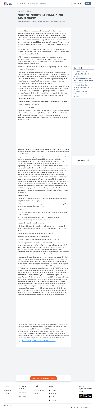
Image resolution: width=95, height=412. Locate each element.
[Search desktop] (69, 3)
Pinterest (54, 400)
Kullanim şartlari (39, 390)
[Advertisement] (7, 36)
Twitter (53, 397)
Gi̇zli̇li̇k (36, 393)
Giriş (87, 3)
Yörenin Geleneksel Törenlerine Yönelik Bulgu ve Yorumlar (82, 87)
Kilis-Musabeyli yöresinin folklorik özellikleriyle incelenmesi (40, 22)
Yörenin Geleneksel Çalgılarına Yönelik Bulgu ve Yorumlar (82, 94)
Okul (5, 405)
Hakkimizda (8, 390)
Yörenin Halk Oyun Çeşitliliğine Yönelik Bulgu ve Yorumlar (82, 74)
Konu (10, 405)
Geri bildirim (23, 396)
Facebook (54, 393)
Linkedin (53, 390)
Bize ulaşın (22, 393)
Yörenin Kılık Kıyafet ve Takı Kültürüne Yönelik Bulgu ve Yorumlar (83, 81)
